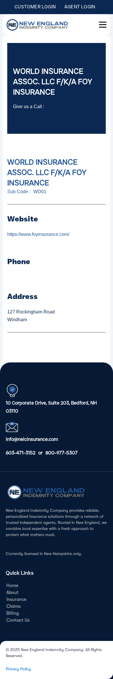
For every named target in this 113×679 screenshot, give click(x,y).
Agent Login (79, 7)
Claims (13, 606)
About (12, 592)
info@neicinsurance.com (32, 439)
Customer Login (35, 7)
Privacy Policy (18, 669)
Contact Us (18, 620)
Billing (12, 613)
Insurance (16, 599)
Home (12, 585)
